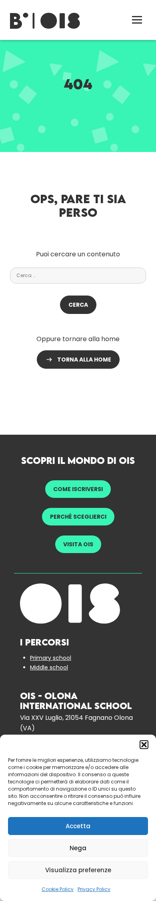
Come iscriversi (78, 489)
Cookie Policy (58, 889)
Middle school (49, 667)
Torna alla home (84, 360)
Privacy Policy (94, 889)
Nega (78, 848)
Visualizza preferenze (78, 870)
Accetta (78, 826)
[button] (144, 745)
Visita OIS (78, 544)
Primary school (50, 658)
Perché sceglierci (78, 517)
